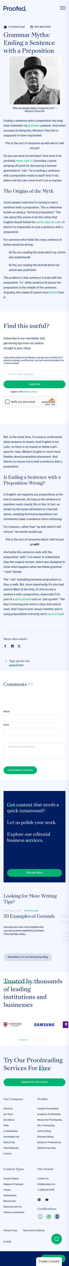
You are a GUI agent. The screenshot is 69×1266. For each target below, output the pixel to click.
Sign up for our (19, 663)
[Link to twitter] (19, 646)
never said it (23, 161)
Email (6, 725)
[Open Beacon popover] (56, 1239)
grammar (34, 125)
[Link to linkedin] (12, 646)
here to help (55, 614)
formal (53, 292)
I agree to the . (23, 392)
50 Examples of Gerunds (29, 917)
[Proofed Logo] (15, 8)
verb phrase (23, 599)
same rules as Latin (48, 222)
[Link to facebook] (5, 646)
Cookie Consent (49, 1261)
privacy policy (30, 392)
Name (7, 712)
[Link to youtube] (47, 1199)
